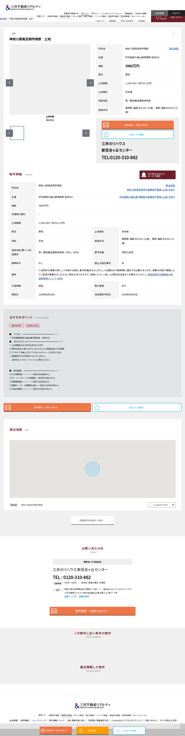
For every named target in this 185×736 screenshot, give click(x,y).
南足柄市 (3, 18)
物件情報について (56, 720)
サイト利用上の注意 (168, 720)
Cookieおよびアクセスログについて (127, 720)
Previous (9, 82)
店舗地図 (83, 596)
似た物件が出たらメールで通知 (156, 174)
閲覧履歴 (112, 21)
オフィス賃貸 (77, 16)
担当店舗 (92, 730)
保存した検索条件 (127, 21)
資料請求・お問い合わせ (56, 730)
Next (90, 82)
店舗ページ (69, 596)
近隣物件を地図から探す (91, 520)
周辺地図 (173, 48)
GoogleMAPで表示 (160, 505)
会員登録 (159, 13)
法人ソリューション (139, 16)
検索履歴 (141, 21)
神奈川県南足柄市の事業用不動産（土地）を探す (151, 189)
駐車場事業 (125, 16)
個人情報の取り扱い (76, 720)
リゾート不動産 (100, 16)
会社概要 (12, 720)
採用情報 (24, 720)
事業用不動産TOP (71, 13)
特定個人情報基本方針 (98, 720)
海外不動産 (88, 16)
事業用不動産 (65, 16)
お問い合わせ (176, 17)
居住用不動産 (113, 16)
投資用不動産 (52, 16)
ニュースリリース (38, 720)
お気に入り (100, 21)
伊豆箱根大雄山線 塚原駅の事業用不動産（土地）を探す (147, 197)
